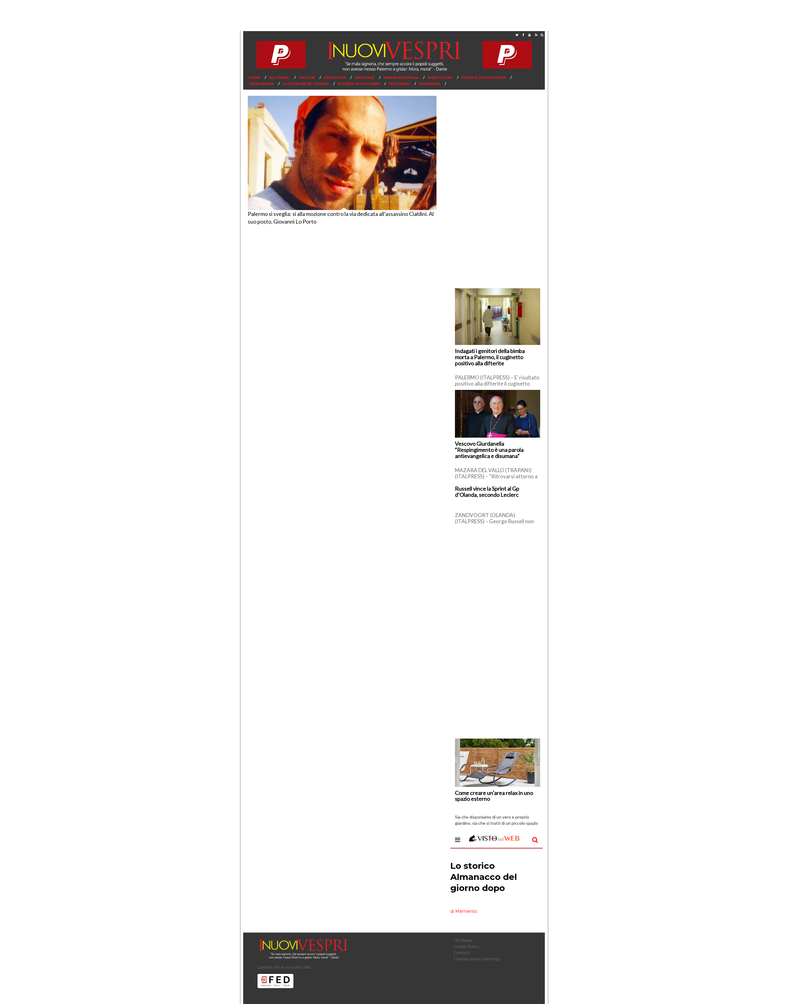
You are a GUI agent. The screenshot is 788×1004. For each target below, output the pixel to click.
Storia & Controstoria (483, 77)
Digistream (399, 83)
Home (254, 77)
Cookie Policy (466, 946)
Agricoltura (440, 77)
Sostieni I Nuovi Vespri (359, 83)
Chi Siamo (462, 940)
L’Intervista (335, 77)
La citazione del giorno (306, 83)
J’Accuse (307, 77)
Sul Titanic (279, 77)
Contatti (461, 952)
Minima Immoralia (401, 77)
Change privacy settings (476, 958)
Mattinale (365, 77)
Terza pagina (261, 83)
